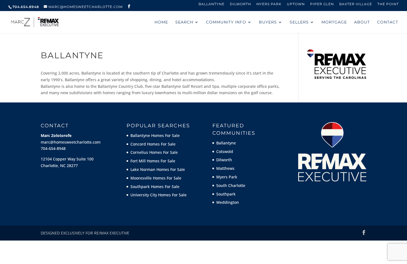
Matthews (225, 168)
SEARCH (184, 22)
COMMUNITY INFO (226, 22)
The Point (388, 4)
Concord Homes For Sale (153, 144)
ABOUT (362, 22)
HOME (161, 22)
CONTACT (387, 22)
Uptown (296, 4)
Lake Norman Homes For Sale (157, 169)
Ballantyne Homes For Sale (155, 135)
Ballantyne (212, 4)
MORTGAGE (334, 22)
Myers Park (269, 4)
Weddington (227, 202)
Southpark (226, 194)
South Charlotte (230, 185)
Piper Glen (322, 4)
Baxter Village (355, 4)
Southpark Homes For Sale (154, 186)
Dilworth (240, 4)
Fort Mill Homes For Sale (152, 160)
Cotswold (224, 151)
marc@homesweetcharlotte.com (71, 142)
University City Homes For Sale (158, 194)
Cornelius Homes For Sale (154, 152)
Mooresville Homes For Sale (155, 178)
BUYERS (268, 22)
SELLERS (299, 22)
